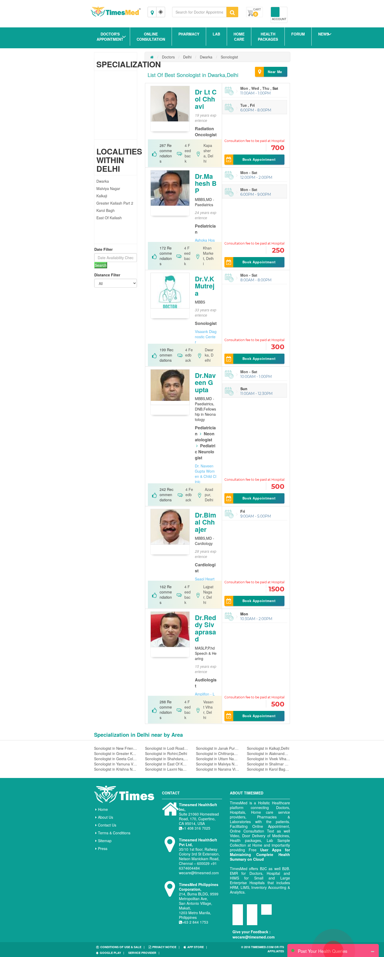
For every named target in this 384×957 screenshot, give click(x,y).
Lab (216, 34)
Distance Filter (107, 274)
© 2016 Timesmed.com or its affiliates (262, 949)
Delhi (187, 57)
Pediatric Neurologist (205, 452)
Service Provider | (143, 953)
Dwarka (102, 181)
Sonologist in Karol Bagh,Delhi (268, 769)
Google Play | (112, 953)
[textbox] (199, 12)
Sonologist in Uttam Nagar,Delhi (217, 758)
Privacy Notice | (165, 947)
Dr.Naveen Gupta (205, 382)
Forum (298, 34)
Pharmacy (188, 34)
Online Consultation (151, 36)
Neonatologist (204, 437)
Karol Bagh (105, 210)
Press (102, 848)
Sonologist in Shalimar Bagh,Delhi (268, 763)
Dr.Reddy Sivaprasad (205, 628)
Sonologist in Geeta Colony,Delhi (115, 758)
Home (103, 809)
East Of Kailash (109, 217)
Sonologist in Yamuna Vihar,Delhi (115, 763)
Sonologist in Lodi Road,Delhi (166, 748)
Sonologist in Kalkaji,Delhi (268, 748)
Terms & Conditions (114, 832)
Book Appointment (258, 159)
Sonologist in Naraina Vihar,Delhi (217, 769)
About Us (105, 817)
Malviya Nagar (108, 188)
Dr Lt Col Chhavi (206, 99)
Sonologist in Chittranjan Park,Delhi (217, 753)
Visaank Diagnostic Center (206, 336)
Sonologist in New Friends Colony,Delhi (115, 748)
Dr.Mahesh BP (206, 183)
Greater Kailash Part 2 (114, 203)
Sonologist (229, 57)
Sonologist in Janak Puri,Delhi (217, 748)
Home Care (239, 36)
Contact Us (107, 825)
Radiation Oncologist (206, 132)
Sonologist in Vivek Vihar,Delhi (268, 758)
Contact (171, 792)
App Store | (197, 947)
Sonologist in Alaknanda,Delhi (268, 753)
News (323, 34)
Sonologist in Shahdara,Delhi (166, 758)
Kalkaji (101, 195)
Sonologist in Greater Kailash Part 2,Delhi (115, 753)
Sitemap (105, 840)
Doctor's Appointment (110, 36)
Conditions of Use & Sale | (122, 947)
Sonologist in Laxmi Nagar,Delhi (166, 769)
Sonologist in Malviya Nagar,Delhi (217, 763)
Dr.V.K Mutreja (204, 286)
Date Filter (103, 249)
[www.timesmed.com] (152, 57)
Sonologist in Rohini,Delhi (166, 753)
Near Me (275, 71)
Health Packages (268, 36)
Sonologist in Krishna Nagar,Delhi (115, 769)
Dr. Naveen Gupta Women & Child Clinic (205, 473)
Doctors (168, 57)
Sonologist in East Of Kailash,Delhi (166, 763)
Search (101, 265)
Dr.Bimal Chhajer (205, 522)
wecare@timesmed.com (253, 937)
